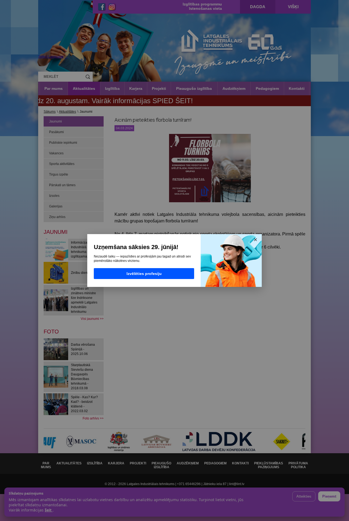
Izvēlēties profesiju (144, 273)
